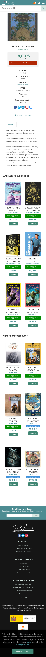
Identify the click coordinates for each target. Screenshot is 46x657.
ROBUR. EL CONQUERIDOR (33, 420)
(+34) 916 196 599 (23, 545)
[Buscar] (43, 8)
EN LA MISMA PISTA (32, 260)
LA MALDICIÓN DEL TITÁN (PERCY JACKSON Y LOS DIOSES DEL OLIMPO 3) (13, 311)
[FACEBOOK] (19, 535)
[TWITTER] (23, 535)
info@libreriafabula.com (24, 548)
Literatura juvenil (23, 85)
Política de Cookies (24, 569)
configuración (23, 645)
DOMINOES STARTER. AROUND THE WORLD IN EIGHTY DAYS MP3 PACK (13, 420)
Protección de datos (24, 566)
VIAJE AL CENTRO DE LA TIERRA (13, 471)
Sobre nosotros (24, 594)
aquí (29, 642)
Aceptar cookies (22, 651)
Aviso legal (23, 563)
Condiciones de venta (24, 573)
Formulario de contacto (23, 552)
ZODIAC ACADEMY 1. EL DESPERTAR (32, 209)
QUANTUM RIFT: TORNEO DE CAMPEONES (13, 209)
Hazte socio (23, 597)
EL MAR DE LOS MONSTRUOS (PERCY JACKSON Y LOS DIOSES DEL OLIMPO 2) (33, 311)
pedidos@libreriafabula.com (24, 584)
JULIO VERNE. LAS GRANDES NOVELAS (33, 471)
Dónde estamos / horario (24, 590)
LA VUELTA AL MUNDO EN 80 (33, 369)
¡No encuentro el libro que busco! (23, 587)
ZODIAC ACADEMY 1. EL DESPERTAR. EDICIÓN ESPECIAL (13, 260)
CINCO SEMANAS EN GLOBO (13, 369)
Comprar (13, 223)
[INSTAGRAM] (26, 535)
